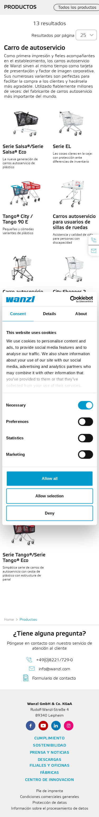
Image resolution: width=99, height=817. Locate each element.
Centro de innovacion (49, 780)
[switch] (85, 421)
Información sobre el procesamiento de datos (49, 808)
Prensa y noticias (49, 753)
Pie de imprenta (49, 791)
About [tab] (81, 313)
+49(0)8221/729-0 (54, 660)
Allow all (50, 478)
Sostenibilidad (49, 745)
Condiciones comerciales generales (49, 797)
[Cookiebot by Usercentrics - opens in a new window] (70, 299)
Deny (49, 513)
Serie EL (62, 147)
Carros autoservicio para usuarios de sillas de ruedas (74, 222)
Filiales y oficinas (50, 765)
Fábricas (49, 773)
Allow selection (49, 496)
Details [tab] (49, 313)
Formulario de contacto (54, 678)
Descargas (50, 760)
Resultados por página (52, 36)
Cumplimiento (49, 738)
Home (9, 620)
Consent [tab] (18, 313)
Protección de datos (49, 803)
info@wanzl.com (54, 669)
